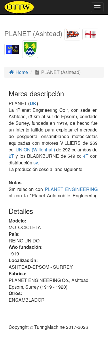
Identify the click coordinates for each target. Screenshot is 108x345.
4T (85, 156)
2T (11, 156)
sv (35, 162)
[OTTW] (19, 7)
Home (21, 72)
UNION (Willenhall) (34, 149)
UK (33, 103)
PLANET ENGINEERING (70, 189)
